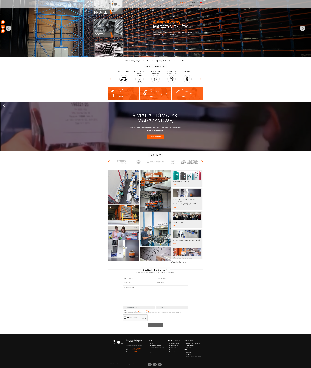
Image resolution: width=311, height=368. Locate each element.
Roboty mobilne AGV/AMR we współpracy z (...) (186, 199)
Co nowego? (188, 352)
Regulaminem (140, 311)
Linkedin (155, 364)
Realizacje (175, 5)
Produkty (148, 5)
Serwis (183, 5)
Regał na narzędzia (172, 347)
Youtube (3, 27)
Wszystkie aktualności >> (180, 262)
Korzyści (167, 5)
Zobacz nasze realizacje (155, 349)
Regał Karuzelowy (172, 349)
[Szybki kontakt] (3, 31)
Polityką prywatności (150, 311)
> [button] (3, 105)
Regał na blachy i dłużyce (173, 343)
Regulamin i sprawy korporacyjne (193, 356)
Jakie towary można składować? (193, 343)
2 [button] (72, 52)
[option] (155, 28)
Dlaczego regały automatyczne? (157, 347)
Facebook (3, 22)
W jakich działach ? (190, 345)
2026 (112, 364)
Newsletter (194, 2)
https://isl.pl (135, 351)
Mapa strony (188, 354)
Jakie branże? (189, 347)
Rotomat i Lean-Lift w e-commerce (182, 258)
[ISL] (115, 3)
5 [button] (78, 52)
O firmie (141, 5)
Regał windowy (171, 351)
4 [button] (76, 52)
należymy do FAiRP (178, 222)
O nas (151, 343)
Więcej (120, 96)
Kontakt (199, 5)
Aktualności (191, 5)
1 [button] (71, 52)
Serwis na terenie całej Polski (156, 351)
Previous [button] (8, 28)
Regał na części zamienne (173, 345)
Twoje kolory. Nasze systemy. (181, 181)
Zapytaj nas (152, 353)
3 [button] (74, 52)
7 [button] (81, 52)
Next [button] (302, 28)
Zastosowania (158, 5)
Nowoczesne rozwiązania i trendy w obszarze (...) (186, 240)
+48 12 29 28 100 (185, 2)
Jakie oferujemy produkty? (156, 345)
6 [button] (80, 52)
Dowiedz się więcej (155, 136)
